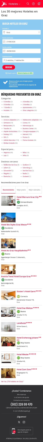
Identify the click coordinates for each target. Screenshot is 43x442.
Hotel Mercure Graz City (28, 197)
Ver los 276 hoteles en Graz (12, 381)
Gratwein (26, 176)
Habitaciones (7, 56)
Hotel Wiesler (23, 354)
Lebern (6, 168)
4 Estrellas (26, 102)
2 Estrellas (26, 104)
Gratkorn (26, 165)
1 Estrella (7, 107)
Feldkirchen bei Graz (10, 165)
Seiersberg (26, 168)
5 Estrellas (7, 102)
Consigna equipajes (29, 131)
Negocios (7, 152)
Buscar (8, 67)
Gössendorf (7, 171)
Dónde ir (5, 28)
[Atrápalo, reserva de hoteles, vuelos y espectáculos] (4, 3)
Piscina (25, 137)
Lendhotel (21, 323)
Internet (25, 134)
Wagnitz (6, 173)
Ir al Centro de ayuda (21, 397)
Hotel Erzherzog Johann (27, 338)
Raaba (25, 173)
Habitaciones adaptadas (31, 120)
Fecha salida (7, 47)
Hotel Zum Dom (24, 369)
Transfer (6, 128)
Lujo (5, 155)
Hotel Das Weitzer (25, 308)
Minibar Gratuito (9, 143)
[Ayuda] (33, 3)
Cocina (25, 123)
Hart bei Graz (27, 171)
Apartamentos (27, 107)
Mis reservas (21, 395)
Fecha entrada (7, 38)
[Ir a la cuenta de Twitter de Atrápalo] (19, 422)
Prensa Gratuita (28, 140)
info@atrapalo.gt (24, 411)
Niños (25, 155)
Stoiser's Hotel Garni (26, 291)
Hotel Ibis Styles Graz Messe (14, 225)
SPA (5, 137)
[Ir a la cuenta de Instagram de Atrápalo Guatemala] (24, 422)
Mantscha (7, 176)
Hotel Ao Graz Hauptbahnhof (14, 250)
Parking (6, 134)
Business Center (28, 128)
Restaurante (8, 126)
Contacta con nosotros (21, 400)
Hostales (6, 110)
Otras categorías (28, 110)
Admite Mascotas (9, 140)
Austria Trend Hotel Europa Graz (16, 276)
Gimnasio (7, 123)
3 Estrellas (7, 104)
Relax (24, 152)
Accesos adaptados (10, 120)
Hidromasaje (27, 126)
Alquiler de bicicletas (10, 131)
